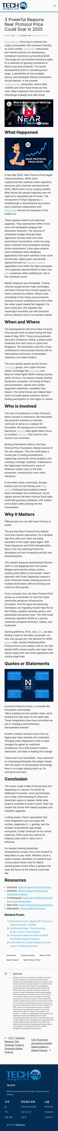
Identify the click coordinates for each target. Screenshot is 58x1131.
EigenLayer (11, 210)
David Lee (26, 35)
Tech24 (11, 1085)
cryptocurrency (13, 84)
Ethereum (31, 262)
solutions (22, 434)
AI (29, 824)
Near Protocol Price (32, 960)
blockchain (29, 49)
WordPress (20, 1125)
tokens (8, 642)
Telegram (10, 367)
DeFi (7, 273)
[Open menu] (54, 5)
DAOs (40, 631)
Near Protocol (12, 41)
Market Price (45, 955)
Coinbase (34, 370)
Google (20, 431)
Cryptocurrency (40, 35)
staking (41, 262)
